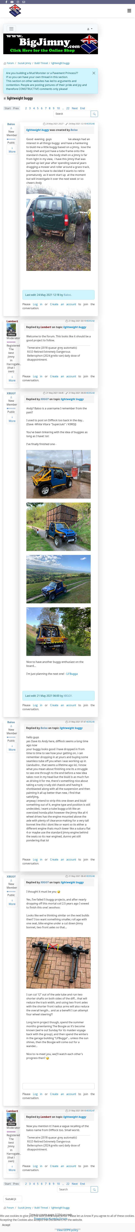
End (82, 108)
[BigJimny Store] (50, 43)
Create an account (63, 304)
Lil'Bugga (72, 674)
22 (67, 108)
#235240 (90, 123)
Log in (37, 304)
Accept (6, 1225)
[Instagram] (18, 2)
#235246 (90, 876)
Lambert (12, 321)
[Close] (94, 73)
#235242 (90, 320)
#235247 (90, 1110)
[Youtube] (12, 2)
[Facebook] (6, 2)
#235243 (90, 392)
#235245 (90, 721)
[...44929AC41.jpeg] (58, 962)
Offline (11, 334)
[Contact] (23, 2)
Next (75, 108)
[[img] (58, 474)
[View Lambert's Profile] (11, 327)
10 (58, 108)
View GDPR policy (67, 1230)
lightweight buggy (37, 130)
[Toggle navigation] (11, 28)
